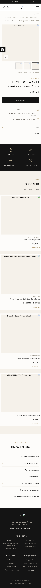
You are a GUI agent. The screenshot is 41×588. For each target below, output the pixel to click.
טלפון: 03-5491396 (30, 546)
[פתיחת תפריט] (37, 7)
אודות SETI (11, 560)
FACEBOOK (14, 529)
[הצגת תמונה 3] (18, 65)
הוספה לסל (20, 100)
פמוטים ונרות (35, 21)
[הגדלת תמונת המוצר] (20, 42)
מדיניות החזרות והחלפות (11, 570)
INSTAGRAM (26, 529)
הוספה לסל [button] (36, 248)
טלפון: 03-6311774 (10, 549)
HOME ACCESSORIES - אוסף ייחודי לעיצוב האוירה (23, 17)
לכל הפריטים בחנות (31, 190)
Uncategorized (23, 21)
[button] (2, 49)
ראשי (37, 14)
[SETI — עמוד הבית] (20, 7)
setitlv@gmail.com (30, 560)
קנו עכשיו (36, 307)
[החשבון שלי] (8, 7)
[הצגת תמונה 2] (27, 65)
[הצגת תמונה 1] (35, 65)
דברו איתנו (30, 571)
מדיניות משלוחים (10, 566)
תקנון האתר (11, 563)
